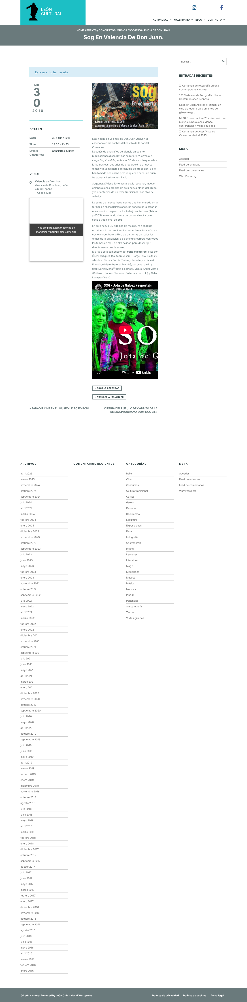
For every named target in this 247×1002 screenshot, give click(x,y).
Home (80, 30)
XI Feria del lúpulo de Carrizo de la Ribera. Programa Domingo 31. (130, 410)
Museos (130, 577)
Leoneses (131, 554)
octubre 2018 (28, 797)
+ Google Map (43, 192)
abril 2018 (26, 826)
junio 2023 (26, 560)
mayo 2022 (27, 606)
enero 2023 (27, 577)
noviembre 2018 (30, 791)
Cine (128, 479)
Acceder (184, 158)
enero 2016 (27, 970)
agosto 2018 (27, 803)
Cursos (130, 496)
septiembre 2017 (30, 860)
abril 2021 (26, 675)
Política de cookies (194, 995)
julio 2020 (26, 716)
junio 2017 (26, 878)
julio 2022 (26, 600)
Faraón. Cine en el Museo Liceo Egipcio (59, 408)
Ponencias (132, 600)
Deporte (131, 508)
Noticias (131, 589)
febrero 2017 (28, 895)
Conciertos (107, 30)
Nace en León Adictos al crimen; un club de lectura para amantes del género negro (200, 108)
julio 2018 (26, 808)
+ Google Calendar (107, 388)
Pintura (130, 594)
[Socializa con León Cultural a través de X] (205, 5)
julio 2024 (26, 502)
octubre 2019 (28, 733)
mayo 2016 (27, 947)
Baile (129, 473)
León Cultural (31, 995)
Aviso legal (217, 995)
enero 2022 (27, 629)
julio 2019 (26, 745)
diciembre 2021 (29, 635)
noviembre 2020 (30, 698)
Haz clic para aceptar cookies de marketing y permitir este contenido (56, 229)
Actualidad (160, 19)
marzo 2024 (27, 513)
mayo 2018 (27, 820)
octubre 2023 (28, 542)
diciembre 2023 (29, 531)
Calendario (182, 19)
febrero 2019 (28, 774)
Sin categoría (134, 606)
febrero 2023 (28, 571)
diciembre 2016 (29, 907)
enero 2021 (27, 687)
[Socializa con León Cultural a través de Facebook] (219, 5)
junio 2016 (26, 941)
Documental (133, 513)
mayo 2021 (26, 670)
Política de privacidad (165, 995)
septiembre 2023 (30, 548)
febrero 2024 (28, 519)
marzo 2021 (27, 681)
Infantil (130, 548)
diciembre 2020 (29, 693)
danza (130, 502)
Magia (129, 565)
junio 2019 (26, 750)
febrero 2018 (28, 837)
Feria (129, 531)
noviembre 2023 (30, 537)
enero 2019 (27, 779)
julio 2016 (26, 936)
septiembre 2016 (30, 924)
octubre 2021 (28, 646)
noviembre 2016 (30, 912)
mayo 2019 (27, 756)
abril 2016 (26, 953)
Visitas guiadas (135, 618)
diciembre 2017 (29, 849)
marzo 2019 (27, 768)
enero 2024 (27, 525)
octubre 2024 (28, 490)
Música (122, 30)
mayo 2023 (27, 565)
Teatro (130, 612)
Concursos (132, 485)
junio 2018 (26, 814)
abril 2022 (26, 612)
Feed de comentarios (191, 170)
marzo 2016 (27, 959)
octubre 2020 (28, 704)
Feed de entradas (189, 164)
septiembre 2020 (30, 710)
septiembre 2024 (30, 496)
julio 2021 (25, 658)
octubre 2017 (28, 855)
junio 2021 (26, 664)
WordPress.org (188, 176)
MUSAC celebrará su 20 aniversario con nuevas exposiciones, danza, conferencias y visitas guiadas (202, 122)
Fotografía (132, 537)
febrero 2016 (28, 964)
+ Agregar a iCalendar (109, 397)
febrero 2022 (28, 623)
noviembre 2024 (30, 485)
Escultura (131, 519)
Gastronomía (133, 542)
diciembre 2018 (29, 785)
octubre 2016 (28, 918)
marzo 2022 (27, 618)
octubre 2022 (28, 589)
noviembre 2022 (30, 583)
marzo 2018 (27, 831)
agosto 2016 (27, 930)
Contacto (215, 19)
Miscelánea (132, 571)
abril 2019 (26, 762)
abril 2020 (26, 727)
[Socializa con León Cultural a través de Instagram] (192, 5)
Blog (198, 19)
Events (91, 30)
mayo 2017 (26, 883)
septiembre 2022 (30, 594)
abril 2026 (26, 473)
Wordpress (85, 995)
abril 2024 (26, 508)
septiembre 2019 (30, 739)
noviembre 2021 (29, 641)
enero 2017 (27, 901)
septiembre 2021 (30, 652)
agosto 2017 (27, 866)
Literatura (132, 560)
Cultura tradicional (137, 490)
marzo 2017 (27, 889)
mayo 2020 (27, 722)
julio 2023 (26, 554)
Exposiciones (134, 525)
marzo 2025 (27, 479)
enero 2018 (27, 843)
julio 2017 (25, 872)
